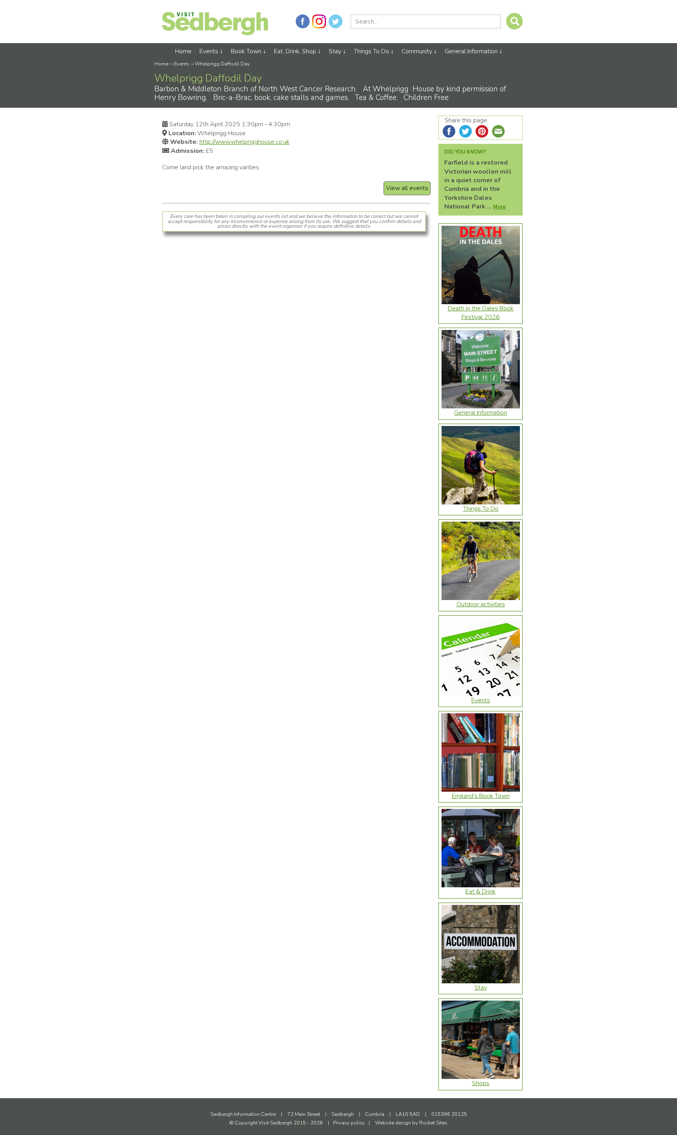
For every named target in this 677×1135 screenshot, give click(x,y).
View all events (407, 188)
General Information (471, 51)
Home (183, 51)
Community (417, 51)
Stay (335, 51)
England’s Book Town (481, 796)
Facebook (303, 21)
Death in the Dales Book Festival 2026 (481, 312)
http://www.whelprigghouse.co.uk (244, 142)
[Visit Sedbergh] (215, 33)
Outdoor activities (480, 604)
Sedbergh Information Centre (243, 1114)
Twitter (335, 21)
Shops (480, 1083)
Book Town (246, 51)
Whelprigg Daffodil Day (222, 63)
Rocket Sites (433, 1122)
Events (208, 51)
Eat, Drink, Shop (295, 51)
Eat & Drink (480, 891)
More (499, 206)
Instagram (319, 21)
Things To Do (371, 51)
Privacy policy (349, 1122)
